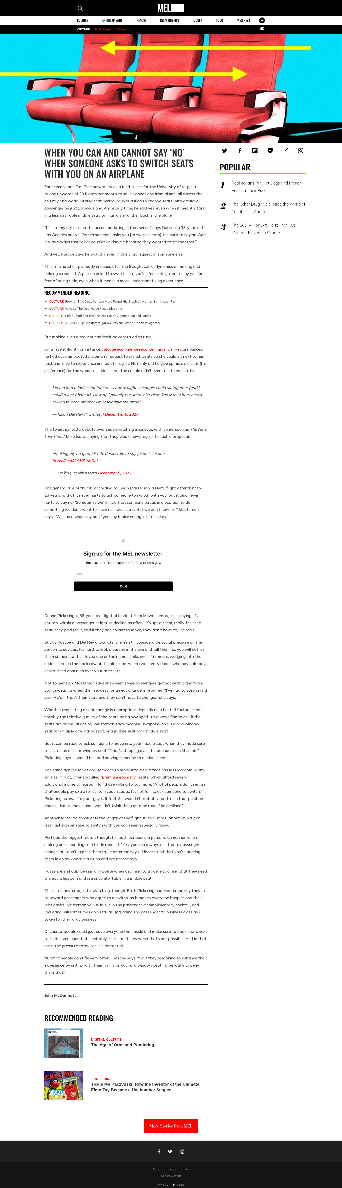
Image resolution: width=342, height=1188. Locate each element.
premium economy (119, 777)
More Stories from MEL (171, 1126)
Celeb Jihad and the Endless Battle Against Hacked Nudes (100, 316)
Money (197, 20)
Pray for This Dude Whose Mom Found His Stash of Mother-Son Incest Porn (113, 301)
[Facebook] (240, 150)
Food (219, 20)
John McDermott (103, 29)
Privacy (171, 1169)
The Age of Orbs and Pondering (122, 1044)
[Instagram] (301, 150)
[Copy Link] (285, 150)
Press (186, 1169)
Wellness (243, 20)
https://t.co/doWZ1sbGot (75, 460)
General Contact (171, 1175)
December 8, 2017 (121, 414)
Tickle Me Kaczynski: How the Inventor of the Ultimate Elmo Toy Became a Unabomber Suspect (145, 1087)
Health (141, 20)
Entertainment (112, 20)
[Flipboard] (255, 150)
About (156, 1169)
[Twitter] (225, 150)
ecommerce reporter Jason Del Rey (142, 349)
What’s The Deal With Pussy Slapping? (86, 308)
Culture (82, 20)
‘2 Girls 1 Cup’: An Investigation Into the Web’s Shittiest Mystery (105, 323)
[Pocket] (270, 150)
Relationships (169, 20)
